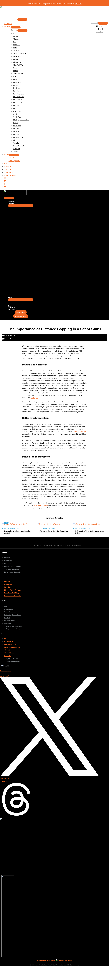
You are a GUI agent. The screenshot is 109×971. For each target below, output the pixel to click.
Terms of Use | (51, 960)
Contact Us (7, 623)
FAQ (5, 606)
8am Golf (7, 563)
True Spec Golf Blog (11, 569)
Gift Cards (7, 618)
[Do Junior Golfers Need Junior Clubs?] (14, 524)
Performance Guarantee (12, 572)
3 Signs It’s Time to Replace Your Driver (89, 532)
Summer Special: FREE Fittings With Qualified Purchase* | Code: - (55, 4)
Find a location (5, 671)
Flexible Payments (10, 612)
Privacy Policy (41, 960)
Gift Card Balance (9, 621)
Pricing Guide (8, 609)
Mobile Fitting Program (12, 566)
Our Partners (8, 560)
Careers (7, 557)
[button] (11, 576)
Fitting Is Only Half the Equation (54, 531)
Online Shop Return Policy (12, 615)
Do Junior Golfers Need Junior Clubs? (17, 532)
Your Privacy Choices (65, 960)
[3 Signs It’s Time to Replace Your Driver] (86, 524)
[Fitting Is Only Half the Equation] (49, 524)
